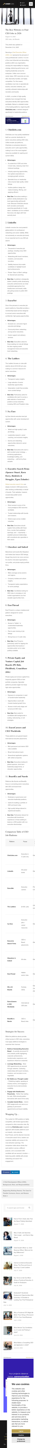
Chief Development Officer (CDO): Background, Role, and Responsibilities (16, 1183)
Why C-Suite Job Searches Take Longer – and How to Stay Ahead (23, 1235)
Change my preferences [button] (21, 1440)
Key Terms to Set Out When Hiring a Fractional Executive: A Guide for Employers (23, 1280)
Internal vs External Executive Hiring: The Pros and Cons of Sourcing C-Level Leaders (23, 1265)
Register (23, 5)
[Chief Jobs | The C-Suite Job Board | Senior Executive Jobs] (8, 3)
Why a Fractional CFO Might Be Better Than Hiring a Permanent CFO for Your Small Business (23, 1315)
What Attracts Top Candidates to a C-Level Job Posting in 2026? (23, 1330)
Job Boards (15, 39)
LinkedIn (16, 1172)
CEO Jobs (8, 39)
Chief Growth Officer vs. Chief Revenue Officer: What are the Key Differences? (23, 1250)
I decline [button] (21, 1435)
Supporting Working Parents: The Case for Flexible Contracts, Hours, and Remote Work (17, 1193)
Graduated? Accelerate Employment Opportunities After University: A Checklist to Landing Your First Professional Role (18, 1297)
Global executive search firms (14, 484)
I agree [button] (21, 1431)
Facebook (6, 1172)
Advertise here (26, 116)
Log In (23, 3)
